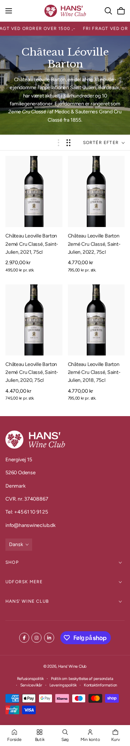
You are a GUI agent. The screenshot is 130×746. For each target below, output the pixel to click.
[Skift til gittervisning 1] (58, 142)
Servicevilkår (31, 685)
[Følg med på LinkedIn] (49, 638)
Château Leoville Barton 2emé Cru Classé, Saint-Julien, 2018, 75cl (94, 372)
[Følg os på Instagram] (36, 638)
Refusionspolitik (30, 678)
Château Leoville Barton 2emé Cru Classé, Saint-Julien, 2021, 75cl (31, 244)
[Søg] (108, 10)
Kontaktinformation (100, 685)
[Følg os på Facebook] (24, 638)
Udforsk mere (24, 581)
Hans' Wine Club (27, 601)
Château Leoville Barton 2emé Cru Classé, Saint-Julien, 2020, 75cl (31, 372)
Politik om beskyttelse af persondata (82, 678)
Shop (12, 562)
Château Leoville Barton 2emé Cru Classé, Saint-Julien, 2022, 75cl (94, 244)
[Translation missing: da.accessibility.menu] (8, 10)
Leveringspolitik (63, 685)
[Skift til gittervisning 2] (68, 142)
